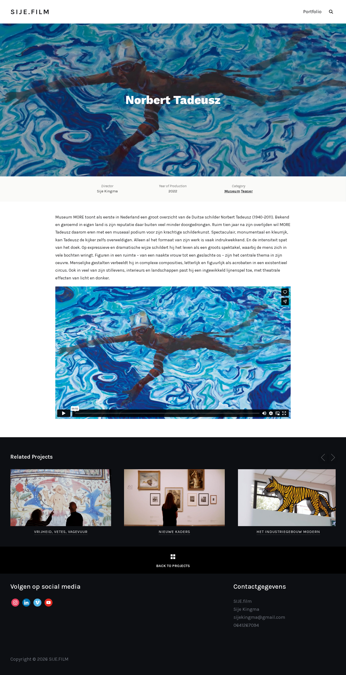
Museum (232, 191)
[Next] (332, 457)
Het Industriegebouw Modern (288, 531)
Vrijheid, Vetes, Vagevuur (61, 531)
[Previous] (323, 457)
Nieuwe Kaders (174, 531)
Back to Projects (173, 566)
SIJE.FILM (30, 12)
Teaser (247, 191)
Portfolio (312, 11)
